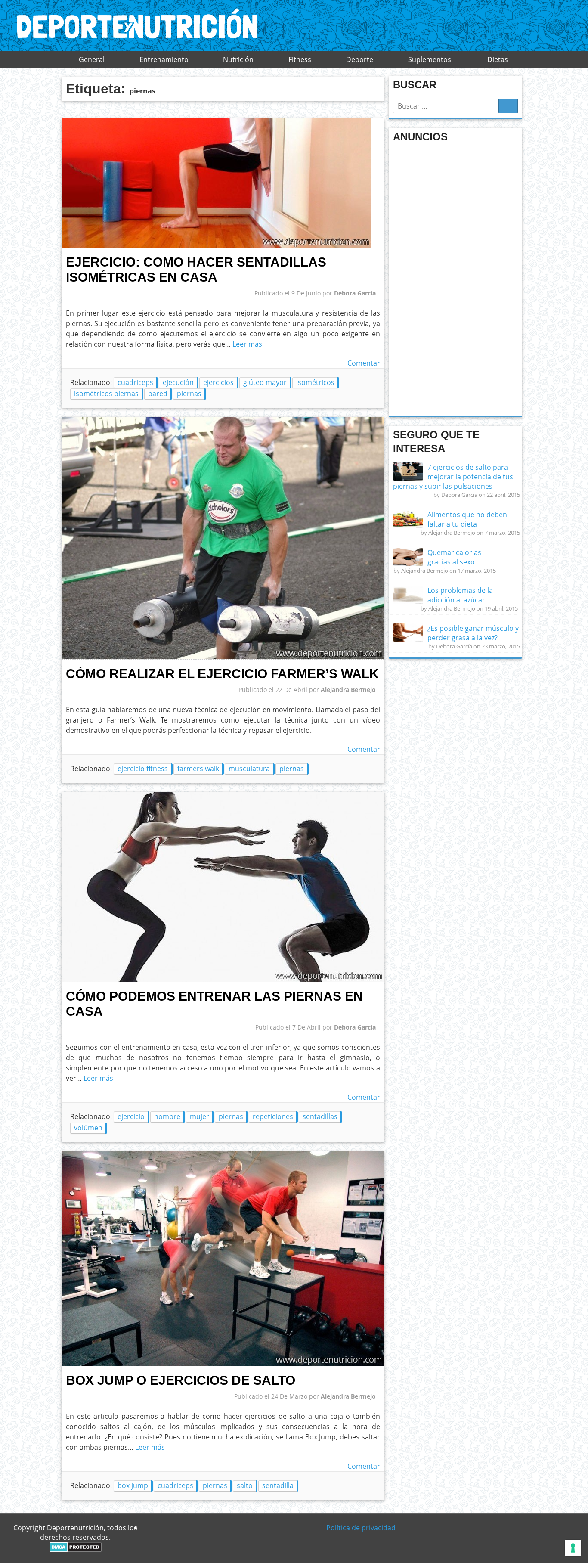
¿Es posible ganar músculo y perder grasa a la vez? (473, 632)
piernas (189, 393)
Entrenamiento (164, 59)
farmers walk (198, 768)
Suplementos (429, 59)
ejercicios (218, 382)
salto (245, 1485)
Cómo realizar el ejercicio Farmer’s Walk (222, 673)
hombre (167, 1116)
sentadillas (320, 1116)
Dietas (497, 59)
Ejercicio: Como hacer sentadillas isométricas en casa (196, 269)
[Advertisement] (457, 280)
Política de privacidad (361, 1527)
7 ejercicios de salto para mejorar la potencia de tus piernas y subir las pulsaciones (453, 476)
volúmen (88, 1127)
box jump (133, 1485)
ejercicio (131, 1116)
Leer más (247, 344)
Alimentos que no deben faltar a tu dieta (467, 519)
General (92, 59)
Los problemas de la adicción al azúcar (460, 595)
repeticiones (273, 1116)
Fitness (299, 59)
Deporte (359, 59)
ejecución (178, 382)
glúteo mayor (265, 382)
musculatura (249, 768)
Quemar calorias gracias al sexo (454, 557)
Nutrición (238, 59)
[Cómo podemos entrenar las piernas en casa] (223, 979)
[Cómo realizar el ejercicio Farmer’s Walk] (223, 657)
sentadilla (278, 1485)
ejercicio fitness (143, 768)
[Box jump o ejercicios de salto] (223, 1363)
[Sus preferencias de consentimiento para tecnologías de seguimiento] (573, 1548)
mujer (199, 1116)
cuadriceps (135, 382)
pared (157, 393)
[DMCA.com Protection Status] (76, 1549)
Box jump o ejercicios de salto (180, 1380)
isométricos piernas (106, 393)
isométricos (315, 382)
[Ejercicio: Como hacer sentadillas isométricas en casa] (216, 245)
